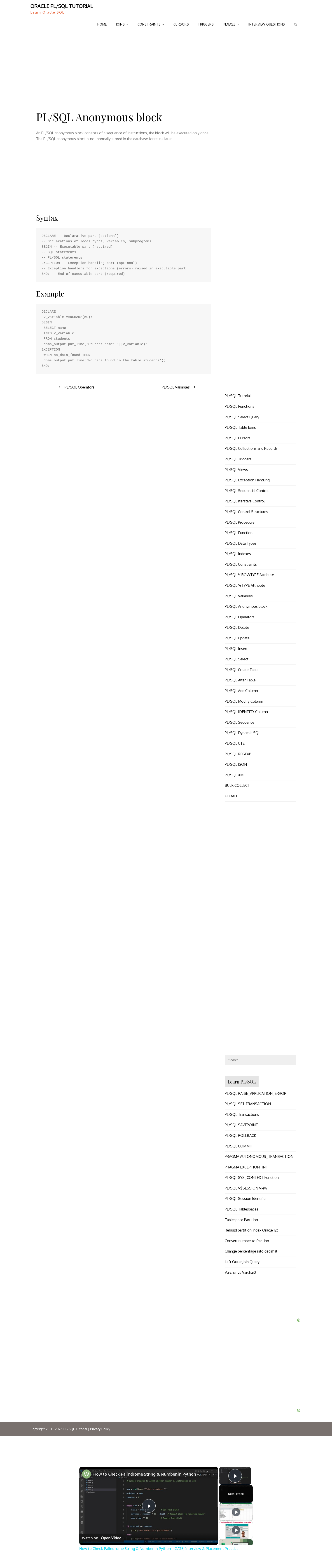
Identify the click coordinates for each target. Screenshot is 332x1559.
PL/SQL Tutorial (238, 395)
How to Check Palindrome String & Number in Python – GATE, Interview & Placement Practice (148, 1474)
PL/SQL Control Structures (246, 511)
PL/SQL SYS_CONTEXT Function (252, 1177)
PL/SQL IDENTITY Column (246, 711)
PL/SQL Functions (239, 406)
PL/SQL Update (237, 638)
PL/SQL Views (236, 469)
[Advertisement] (166, 67)
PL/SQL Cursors (237, 438)
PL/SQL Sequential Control (247, 490)
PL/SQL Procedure (240, 522)
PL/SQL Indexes (238, 553)
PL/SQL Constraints (241, 564)
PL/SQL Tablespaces (241, 1209)
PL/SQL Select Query (242, 417)
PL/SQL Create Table (242, 669)
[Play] (236, 1512)
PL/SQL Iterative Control (245, 501)
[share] (209, 1473)
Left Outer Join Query (242, 1262)
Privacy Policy (100, 1429)
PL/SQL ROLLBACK (240, 1135)
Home (102, 24)
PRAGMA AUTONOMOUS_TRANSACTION (259, 1156)
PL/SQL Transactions (242, 1114)
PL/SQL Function (239, 532)
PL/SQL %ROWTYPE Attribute (249, 574)
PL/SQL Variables (176, 387)
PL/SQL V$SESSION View (246, 1188)
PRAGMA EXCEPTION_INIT (247, 1167)
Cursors (181, 24)
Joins (120, 24)
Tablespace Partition (241, 1220)
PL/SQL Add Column (241, 690)
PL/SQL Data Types (241, 543)
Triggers (206, 24)
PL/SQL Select (236, 659)
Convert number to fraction (247, 1241)
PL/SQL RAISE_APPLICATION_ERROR (255, 1093)
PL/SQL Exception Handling (247, 480)
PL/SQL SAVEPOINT (241, 1125)
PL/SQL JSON (236, 764)
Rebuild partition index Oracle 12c (251, 1230)
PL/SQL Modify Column (244, 701)
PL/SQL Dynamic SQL (242, 732)
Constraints (149, 24)
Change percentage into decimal (251, 1251)
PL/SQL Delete (237, 627)
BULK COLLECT (237, 785)
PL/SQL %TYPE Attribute (245, 585)
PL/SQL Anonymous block (246, 606)
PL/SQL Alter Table (240, 680)
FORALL (231, 796)
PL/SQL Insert (236, 648)
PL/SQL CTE (235, 743)
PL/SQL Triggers (238, 459)
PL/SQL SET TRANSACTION (248, 1104)
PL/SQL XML (235, 775)
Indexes (229, 24)
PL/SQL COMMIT (239, 1146)
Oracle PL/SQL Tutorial (61, 6)
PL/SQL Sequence (239, 722)
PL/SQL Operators (79, 387)
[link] (86, 1474)
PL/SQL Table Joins (240, 427)
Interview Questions (266, 24)
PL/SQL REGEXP (238, 754)
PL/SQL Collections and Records (251, 448)
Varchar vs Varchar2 (240, 1272)
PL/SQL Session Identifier (246, 1198)
